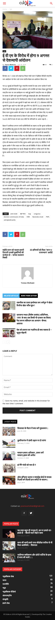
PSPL (48, 217)
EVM (28, 217)
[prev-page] (4, 342)
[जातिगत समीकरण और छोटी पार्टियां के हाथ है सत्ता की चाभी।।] (9, 558)
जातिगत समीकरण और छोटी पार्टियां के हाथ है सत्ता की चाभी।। (34, 556)
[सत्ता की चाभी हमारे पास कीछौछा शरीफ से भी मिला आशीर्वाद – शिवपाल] (9, 545)
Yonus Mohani (10, 65)
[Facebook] (5, 68)
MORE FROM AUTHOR (29, 296)
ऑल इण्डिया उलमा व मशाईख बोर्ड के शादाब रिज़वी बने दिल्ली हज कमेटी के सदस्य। (34, 478)
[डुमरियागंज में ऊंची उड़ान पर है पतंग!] (9, 443)
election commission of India (14, 217)
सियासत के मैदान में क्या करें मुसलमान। (32, 428)
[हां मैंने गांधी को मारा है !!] (9, 468)
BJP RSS (23, 214)
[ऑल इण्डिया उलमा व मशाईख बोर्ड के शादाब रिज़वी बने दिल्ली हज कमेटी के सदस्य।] (9, 480)
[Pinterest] (16, 68)
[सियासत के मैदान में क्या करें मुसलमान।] (9, 431)
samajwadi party (9, 220)
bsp (29, 214)
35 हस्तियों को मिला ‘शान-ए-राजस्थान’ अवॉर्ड (41, 251)
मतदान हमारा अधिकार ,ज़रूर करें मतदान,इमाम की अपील (30, 454)
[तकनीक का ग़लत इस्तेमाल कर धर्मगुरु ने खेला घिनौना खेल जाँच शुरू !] (9, 305)
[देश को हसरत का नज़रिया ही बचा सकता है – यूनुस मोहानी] (9, 332)
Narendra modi (37, 217)
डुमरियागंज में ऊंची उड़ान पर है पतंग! (31, 440)
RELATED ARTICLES (11, 296)
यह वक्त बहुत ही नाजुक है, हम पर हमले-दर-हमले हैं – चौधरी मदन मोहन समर (34, 531)
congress (37, 214)
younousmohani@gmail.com (32, 506)
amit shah (13, 214)
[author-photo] (27, 279)
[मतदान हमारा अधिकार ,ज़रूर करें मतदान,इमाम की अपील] (9, 455)
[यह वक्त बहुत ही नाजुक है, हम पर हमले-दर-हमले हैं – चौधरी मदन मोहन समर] (9, 533)
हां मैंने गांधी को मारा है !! (26, 465)
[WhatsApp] (22, 68)
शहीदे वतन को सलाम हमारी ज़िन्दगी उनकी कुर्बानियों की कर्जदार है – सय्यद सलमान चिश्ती (13, 254)
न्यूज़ (10, 9)
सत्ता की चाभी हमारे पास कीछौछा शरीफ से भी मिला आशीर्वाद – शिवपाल (34, 543)
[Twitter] (11, 68)
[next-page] (8, 342)
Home (5, 9)
